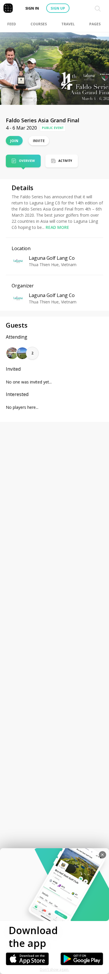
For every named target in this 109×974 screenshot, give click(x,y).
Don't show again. (54, 969)
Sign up (58, 8)
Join (14, 140)
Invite (39, 140)
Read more (57, 227)
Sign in (32, 8)
